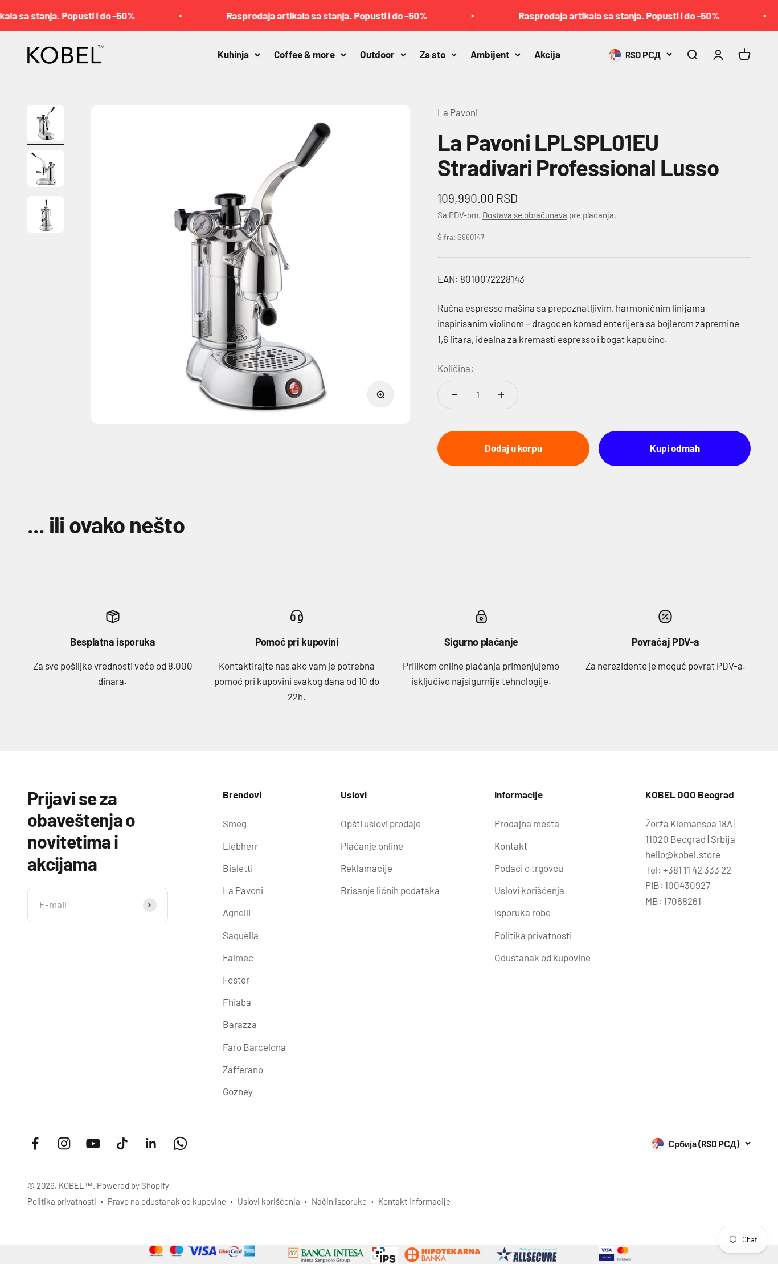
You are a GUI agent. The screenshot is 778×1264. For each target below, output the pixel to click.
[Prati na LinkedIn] (151, 1143)
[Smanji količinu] (454, 395)
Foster (236, 979)
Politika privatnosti (533, 935)
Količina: (455, 368)
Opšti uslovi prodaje (381, 823)
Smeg (235, 823)
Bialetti (238, 868)
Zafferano (243, 1069)
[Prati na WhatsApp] (180, 1143)
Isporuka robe (522, 912)
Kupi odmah (675, 448)
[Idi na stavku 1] (45, 125)
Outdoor (377, 54)
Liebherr (240, 845)
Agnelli (237, 912)
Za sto (432, 54)
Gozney (238, 1091)
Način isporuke (339, 1201)
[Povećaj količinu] (501, 395)
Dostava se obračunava (524, 215)
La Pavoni (457, 112)
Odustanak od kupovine (542, 957)
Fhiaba (237, 1002)
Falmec (238, 957)
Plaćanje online (372, 845)
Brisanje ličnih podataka (390, 890)
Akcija (547, 54)
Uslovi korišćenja (529, 890)
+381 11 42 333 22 (697, 869)
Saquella (241, 935)
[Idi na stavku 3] (45, 216)
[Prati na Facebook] (35, 1143)
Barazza (240, 1024)
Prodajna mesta (526, 823)
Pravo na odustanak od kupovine (167, 1201)
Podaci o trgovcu (528, 868)
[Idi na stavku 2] (45, 170)
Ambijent (489, 54)
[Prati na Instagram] (64, 1143)
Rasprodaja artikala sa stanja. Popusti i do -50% (309, 15)
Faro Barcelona (254, 1047)
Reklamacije (366, 868)
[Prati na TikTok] (122, 1143)
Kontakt (510, 845)
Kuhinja (233, 54)
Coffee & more (304, 54)
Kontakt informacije (414, 1201)
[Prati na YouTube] (93, 1143)
